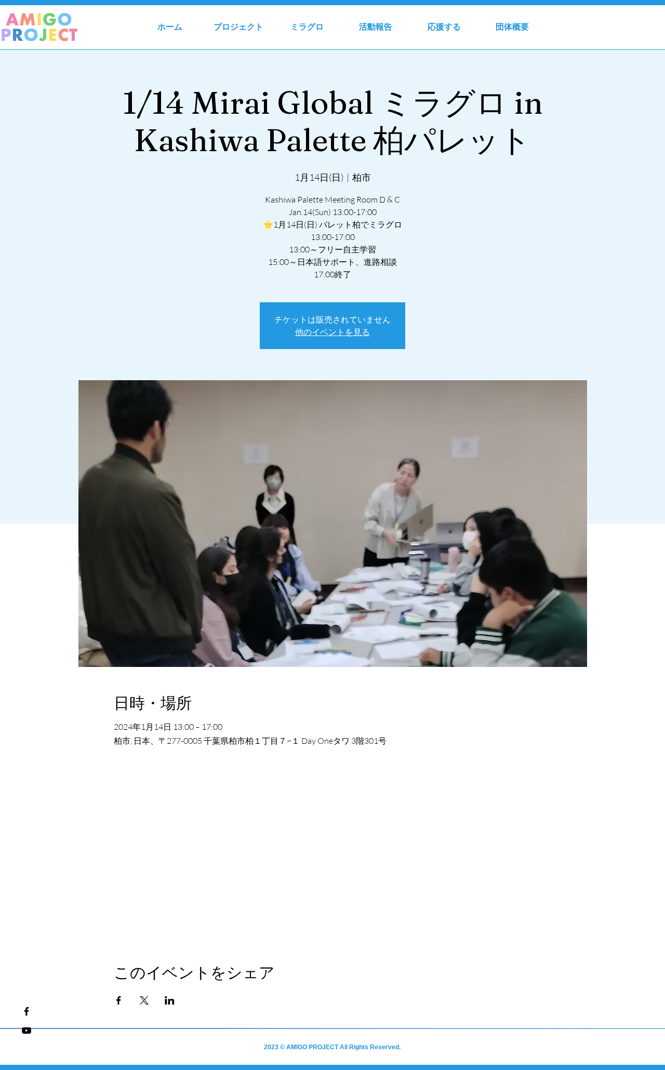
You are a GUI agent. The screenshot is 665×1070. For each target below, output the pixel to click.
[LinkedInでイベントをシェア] (170, 1000)
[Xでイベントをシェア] (144, 1000)
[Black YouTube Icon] (26, 1030)
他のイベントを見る (332, 332)
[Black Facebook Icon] (26, 1011)
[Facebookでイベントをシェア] (119, 1000)
